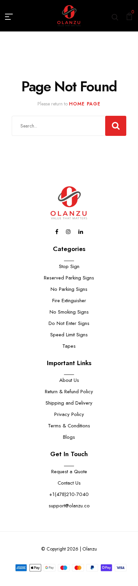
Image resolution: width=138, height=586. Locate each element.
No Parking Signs (69, 289)
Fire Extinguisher (69, 300)
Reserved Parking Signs (69, 277)
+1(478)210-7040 (69, 494)
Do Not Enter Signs (69, 323)
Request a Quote (69, 471)
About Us (69, 380)
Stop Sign (69, 266)
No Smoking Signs (69, 312)
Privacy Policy (69, 414)
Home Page (84, 103)
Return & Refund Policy (69, 391)
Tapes (69, 346)
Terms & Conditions (69, 425)
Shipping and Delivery (69, 403)
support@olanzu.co (69, 505)
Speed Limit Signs (69, 334)
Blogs (69, 437)
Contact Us (69, 483)
